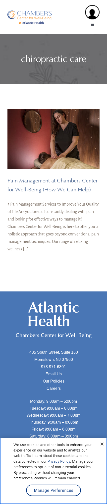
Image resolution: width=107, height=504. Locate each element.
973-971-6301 (53, 367)
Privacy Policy (59, 461)
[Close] (102, 444)
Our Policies (53, 381)
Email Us (54, 374)
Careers (54, 388)
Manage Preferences (53, 490)
